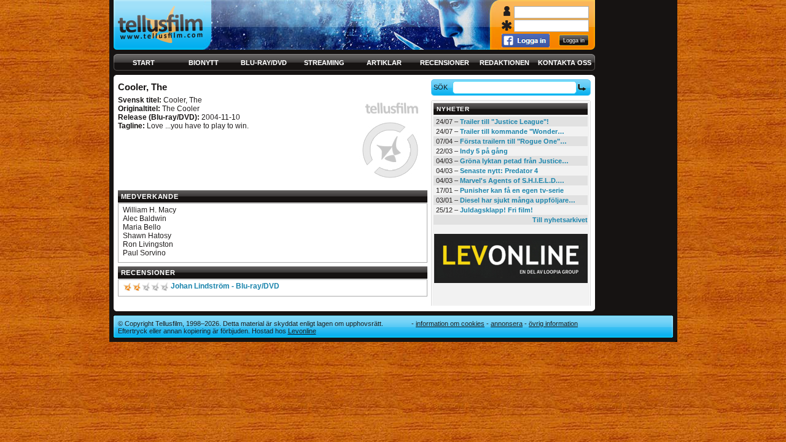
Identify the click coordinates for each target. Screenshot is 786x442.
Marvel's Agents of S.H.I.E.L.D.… (512, 180)
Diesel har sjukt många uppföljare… (517, 200)
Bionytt (204, 62)
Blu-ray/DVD (264, 62)
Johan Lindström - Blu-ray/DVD (225, 286)
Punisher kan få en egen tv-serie (512, 190)
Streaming (324, 62)
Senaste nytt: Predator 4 (499, 170)
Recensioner (444, 62)
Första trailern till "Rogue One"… (513, 141)
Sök (441, 87)
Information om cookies (450, 323)
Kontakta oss (564, 62)
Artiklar (384, 62)
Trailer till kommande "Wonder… (512, 131)
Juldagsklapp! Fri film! (496, 210)
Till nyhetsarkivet (560, 219)
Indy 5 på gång (484, 151)
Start (144, 62)
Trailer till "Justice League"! (504, 121)
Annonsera (507, 323)
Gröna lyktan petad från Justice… (514, 161)
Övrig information (553, 323)
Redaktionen (504, 62)
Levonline (302, 331)
